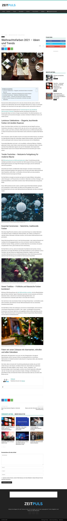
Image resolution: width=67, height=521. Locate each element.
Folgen (63, 43)
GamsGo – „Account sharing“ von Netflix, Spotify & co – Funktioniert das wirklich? (7, 428)
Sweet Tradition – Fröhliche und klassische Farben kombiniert (17, 96)
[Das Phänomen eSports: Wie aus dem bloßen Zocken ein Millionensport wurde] (22, 436)
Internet (28, 11)
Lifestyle (42, 11)
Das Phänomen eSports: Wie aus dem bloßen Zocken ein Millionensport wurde (22, 443)
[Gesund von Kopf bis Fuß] (49, 78)
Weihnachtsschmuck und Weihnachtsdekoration (14, 160)
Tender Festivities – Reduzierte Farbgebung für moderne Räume (17, 93)
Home (3, 11)
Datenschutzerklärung (53, 519)
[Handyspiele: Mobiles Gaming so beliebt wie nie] (7, 436)
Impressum (61, 519)
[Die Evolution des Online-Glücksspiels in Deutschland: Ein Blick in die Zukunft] (49, 96)
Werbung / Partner (44, 519)
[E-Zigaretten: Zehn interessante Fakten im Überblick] (36, 436)
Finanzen (8, 11)
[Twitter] (5, 49)
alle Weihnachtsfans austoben (25, 292)
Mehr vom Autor (20, 414)
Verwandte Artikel (7, 414)
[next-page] (4, 447)
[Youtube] (37, 513)
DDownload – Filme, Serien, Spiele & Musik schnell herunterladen (21, 428)
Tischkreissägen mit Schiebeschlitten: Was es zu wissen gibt (35, 428)
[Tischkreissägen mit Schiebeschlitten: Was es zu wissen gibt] (36, 421)
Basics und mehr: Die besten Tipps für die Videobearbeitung (34, 409)
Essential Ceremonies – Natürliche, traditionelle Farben (15, 95)
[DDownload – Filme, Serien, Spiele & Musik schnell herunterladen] (22, 421)
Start (2, 34)
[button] (64, 11)
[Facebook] (2, 49)
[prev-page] (2, 447)
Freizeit (14, 11)
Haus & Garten (35, 11)
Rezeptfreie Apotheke (52, 11)
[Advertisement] (41, 5)
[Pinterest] (8, 49)
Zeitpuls (4, 45)
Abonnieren (62, 46)
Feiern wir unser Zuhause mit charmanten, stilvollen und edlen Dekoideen (17, 98)
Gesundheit (21, 11)
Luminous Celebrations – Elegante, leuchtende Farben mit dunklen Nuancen (18, 91)
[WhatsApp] (11, 49)
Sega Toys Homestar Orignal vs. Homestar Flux (10, 409)
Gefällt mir (62, 40)
